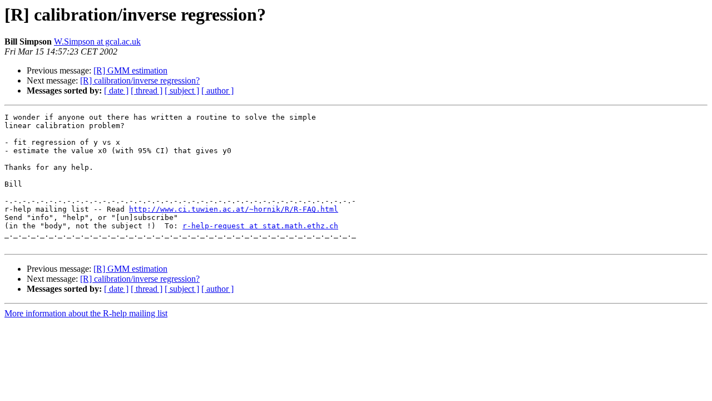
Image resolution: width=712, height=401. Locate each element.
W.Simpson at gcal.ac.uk (97, 41)
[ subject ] (182, 90)
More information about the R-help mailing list (85, 313)
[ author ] (217, 90)
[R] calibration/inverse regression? (140, 80)
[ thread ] (146, 90)
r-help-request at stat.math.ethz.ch (260, 226)
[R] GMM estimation (130, 70)
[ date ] (116, 90)
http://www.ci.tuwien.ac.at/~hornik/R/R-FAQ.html (233, 209)
